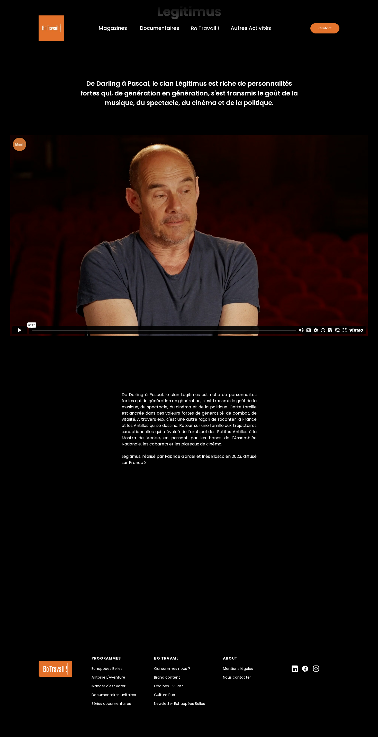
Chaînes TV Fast (168, 686)
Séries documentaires (111, 703)
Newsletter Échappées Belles (179, 703)
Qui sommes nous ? (172, 668)
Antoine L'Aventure (108, 677)
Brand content (167, 677)
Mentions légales (238, 668)
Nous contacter (237, 677)
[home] (51, 28)
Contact (324, 28)
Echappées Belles (107, 668)
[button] (112, 28)
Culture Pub (164, 695)
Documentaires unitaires (114, 695)
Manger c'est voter (108, 686)
